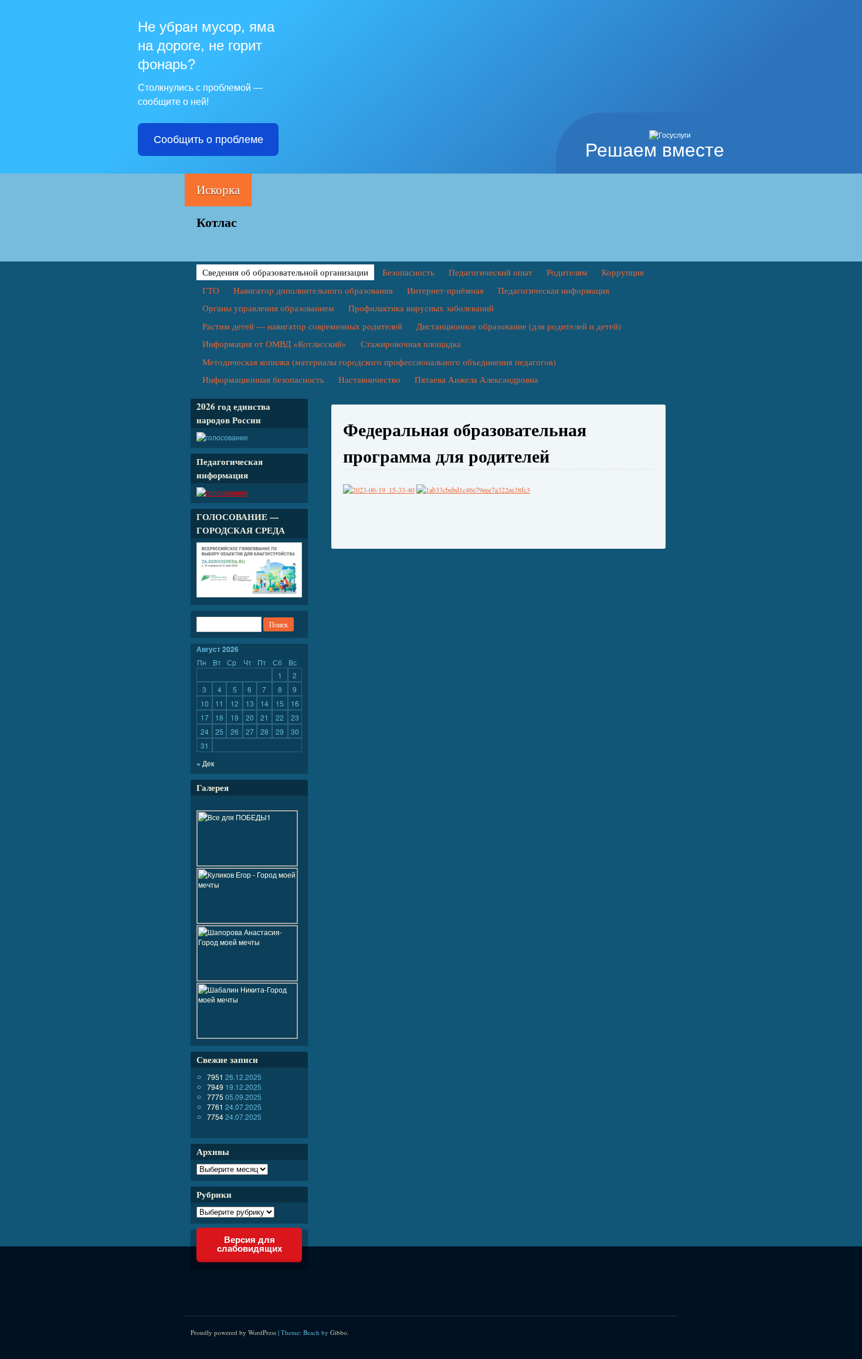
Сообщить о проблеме (208, 139)
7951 (215, 1077)
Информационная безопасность (263, 379)
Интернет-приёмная (445, 290)
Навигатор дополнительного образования (313, 290)
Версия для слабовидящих (249, 1244)
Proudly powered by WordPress (233, 1332)
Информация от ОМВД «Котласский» (274, 343)
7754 (215, 1117)
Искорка (218, 189)
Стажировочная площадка (411, 343)
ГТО (210, 290)
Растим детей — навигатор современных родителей (302, 326)
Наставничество (369, 379)
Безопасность (408, 272)
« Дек (205, 763)
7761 (215, 1107)
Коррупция (623, 272)
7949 (215, 1087)
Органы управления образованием (268, 308)
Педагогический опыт (490, 272)
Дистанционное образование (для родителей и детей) (518, 326)
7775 (215, 1097)
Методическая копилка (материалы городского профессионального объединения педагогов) (379, 362)
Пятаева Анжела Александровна (476, 379)
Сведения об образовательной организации (285, 272)
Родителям (567, 272)
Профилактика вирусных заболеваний (421, 308)
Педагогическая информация (553, 290)
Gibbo (338, 1332)
